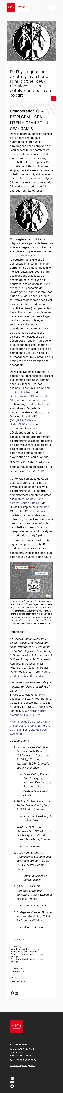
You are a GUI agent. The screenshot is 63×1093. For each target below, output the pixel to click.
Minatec (44, 507)
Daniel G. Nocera (24, 392)
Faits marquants (18, 981)
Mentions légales (18, 1065)
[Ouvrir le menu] (52, 7)
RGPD (32, 1065)
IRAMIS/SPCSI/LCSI (22, 424)
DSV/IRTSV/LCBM (22, 420)
